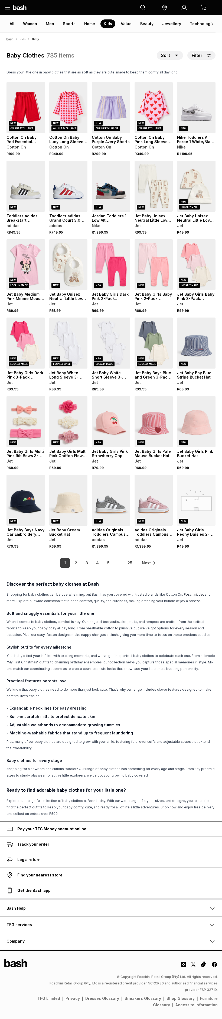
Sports (69, 23)
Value (126, 23)
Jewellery (171, 23)
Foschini (190, 594)
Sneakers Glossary (143, 998)
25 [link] (130, 563)
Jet (201, 594)
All (12, 23)
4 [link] (97, 563)
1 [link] (65, 563)
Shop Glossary (180, 998)
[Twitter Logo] (193, 966)
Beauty (147, 23)
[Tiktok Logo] (203, 966)
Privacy (73, 998)
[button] (164, 7)
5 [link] (108, 563)
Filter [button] (197, 55)
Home (89, 23)
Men (50, 23)
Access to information (196, 1005)
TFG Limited (48, 998)
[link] (148, 563)
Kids (108, 23)
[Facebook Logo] (214, 966)
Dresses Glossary (102, 998)
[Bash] (9, 39)
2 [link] (76, 563)
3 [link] (87, 563)
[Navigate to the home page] (20, 7)
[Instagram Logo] (183, 966)
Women (30, 23)
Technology (201, 23)
